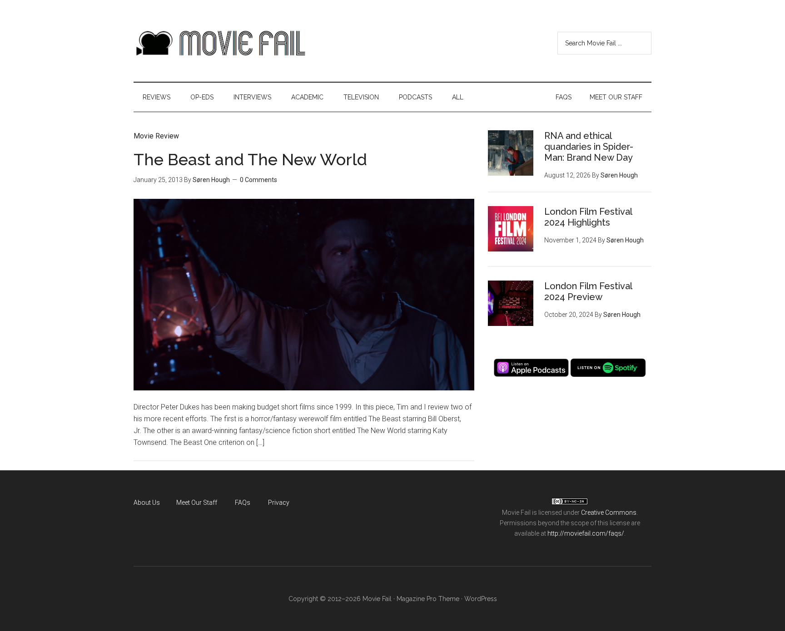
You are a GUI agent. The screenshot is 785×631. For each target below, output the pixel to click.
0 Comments (258, 179)
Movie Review (156, 136)
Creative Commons (608, 512)
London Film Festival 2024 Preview (588, 291)
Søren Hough (211, 179)
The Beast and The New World (250, 159)
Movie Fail (220, 43)
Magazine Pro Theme (428, 598)
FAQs (242, 502)
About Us (147, 502)
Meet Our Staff (196, 502)
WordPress (480, 598)
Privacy (278, 502)
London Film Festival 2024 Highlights (588, 217)
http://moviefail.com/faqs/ (585, 533)
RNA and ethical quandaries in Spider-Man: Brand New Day (588, 146)
